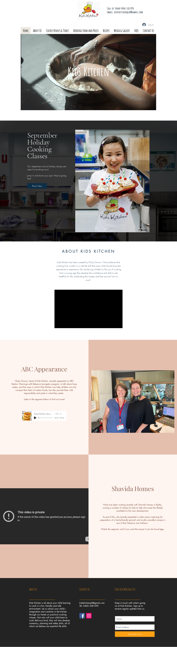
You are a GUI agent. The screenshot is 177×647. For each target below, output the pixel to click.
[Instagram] (89, 615)
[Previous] (12, 181)
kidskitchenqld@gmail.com (128, 12)
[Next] (165, 181)
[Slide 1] (88, 234)
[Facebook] (82, 615)
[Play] (35, 417)
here (162, 529)
